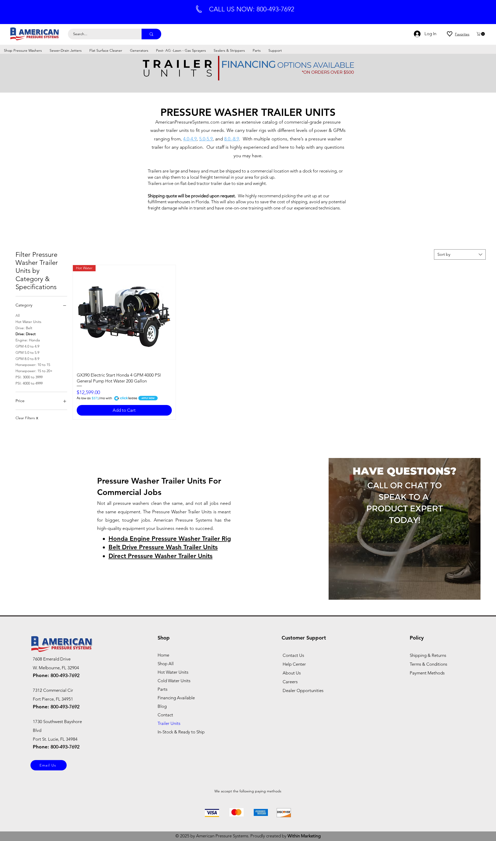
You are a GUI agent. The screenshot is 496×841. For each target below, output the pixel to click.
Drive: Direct (26, 334)
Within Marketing (304, 835)
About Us (292, 672)
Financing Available (176, 697)
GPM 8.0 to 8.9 (27, 358)
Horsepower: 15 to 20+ (34, 371)
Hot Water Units (28, 321)
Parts (162, 689)
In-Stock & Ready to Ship (181, 731)
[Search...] (151, 34)
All (18, 315)
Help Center (294, 664)
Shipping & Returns (428, 655)
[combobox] (460, 254)
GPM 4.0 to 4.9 (27, 346)
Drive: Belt (24, 328)
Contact (165, 714)
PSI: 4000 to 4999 (29, 383)
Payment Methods (428, 672)
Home (163, 655)
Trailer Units (169, 723)
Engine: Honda (28, 340)
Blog (162, 706)
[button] (481, 34)
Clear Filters (27, 418)
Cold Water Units (174, 680)
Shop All (166, 663)
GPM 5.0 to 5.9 (27, 352)
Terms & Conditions (428, 664)
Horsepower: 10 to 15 (33, 364)
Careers (290, 681)
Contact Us (293, 655)
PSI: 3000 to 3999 (29, 377)
